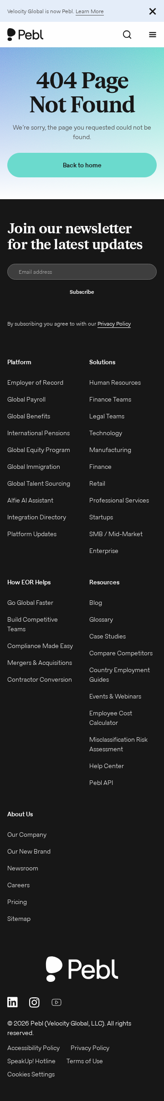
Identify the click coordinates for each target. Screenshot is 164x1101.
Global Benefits (28, 416)
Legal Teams (106, 416)
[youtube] (56, 1002)
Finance (100, 466)
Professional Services (119, 500)
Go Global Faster (30, 602)
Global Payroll (26, 399)
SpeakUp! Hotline (31, 1061)
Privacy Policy (114, 323)
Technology (105, 432)
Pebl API (101, 782)
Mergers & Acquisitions (39, 662)
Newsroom (22, 868)
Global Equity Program (38, 449)
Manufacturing (110, 449)
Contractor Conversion (39, 679)
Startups (101, 517)
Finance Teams (110, 399)
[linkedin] (12, 1002)
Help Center (106, 765)
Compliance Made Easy (40, 645)
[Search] (127, 34)
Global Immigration (33, 466)
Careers (18, 885)
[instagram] (34, 1002)
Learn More (90, 11)
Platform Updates (31, 533)
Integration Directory (36, 517)
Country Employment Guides (119, 674)
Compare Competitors (121, 653)
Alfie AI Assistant (30, 500)
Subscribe (82, 292)
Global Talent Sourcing (38, 483)
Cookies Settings (31, 1074)
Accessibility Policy (33, 1047)
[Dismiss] (153, 10)
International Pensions (38, 432)
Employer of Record (35, 382)
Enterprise (103, 550)
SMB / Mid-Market (116, 533)
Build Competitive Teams (32, 624)
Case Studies (107, 636)
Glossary (101, 619)
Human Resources (115, 382)
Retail (97, 483)
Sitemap (19, 918)
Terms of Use (85, 1061)
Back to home (82, 165)
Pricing (17, 901)
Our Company (26, 834)
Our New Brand (29, 851)
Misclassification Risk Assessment (118, 744)
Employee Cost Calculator (110, 718)
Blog (95, 602)
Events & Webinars (115, 696)
